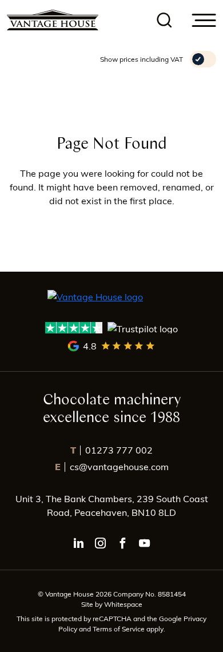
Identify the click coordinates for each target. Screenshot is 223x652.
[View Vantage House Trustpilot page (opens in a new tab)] (111, 328)
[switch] (203, 59)
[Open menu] (204, 20)
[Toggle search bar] (165, 20)
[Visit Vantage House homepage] (52, 20)
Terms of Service (119, 628)
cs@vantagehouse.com (112, 466)
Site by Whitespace (111, 604)
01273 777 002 (111, 449)
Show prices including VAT (141, 58)
